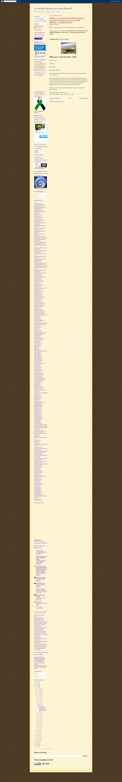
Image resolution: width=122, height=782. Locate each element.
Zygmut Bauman (37, 500)
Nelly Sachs (36, 420)
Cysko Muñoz (37, 299)
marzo (38, 737)
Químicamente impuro (41, 577)
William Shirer (37, 493)
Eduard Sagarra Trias (38, 306)
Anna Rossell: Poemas (38, 264)
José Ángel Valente (38, 377)
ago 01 (39, 728)
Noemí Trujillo (37, 422)
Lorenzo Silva (37, 395)
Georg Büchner (37, 342)
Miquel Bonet (37, 412)
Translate (45, 21)
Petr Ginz (36, 442)
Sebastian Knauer (37, 472)
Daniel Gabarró (37, 300)
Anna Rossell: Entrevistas (39, 242)
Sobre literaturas (37, 475)
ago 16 (39, 718)
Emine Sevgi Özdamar (38, 313)
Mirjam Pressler (37, 415)
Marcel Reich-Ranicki (38, 402)
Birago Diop (36, 289)
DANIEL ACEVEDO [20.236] (40, 574)
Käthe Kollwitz (37, 385)
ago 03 (39, 727)
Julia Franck (36, 384)
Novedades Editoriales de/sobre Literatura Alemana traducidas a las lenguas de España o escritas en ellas (40, 426)
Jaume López (37, 369)
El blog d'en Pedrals (38, 617)
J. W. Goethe (36, 366)
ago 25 (39, 704)
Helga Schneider (37, 355)
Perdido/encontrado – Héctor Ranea (41, 604)
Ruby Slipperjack (37, 466)
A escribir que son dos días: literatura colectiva (40, 205)
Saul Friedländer (37, 470)
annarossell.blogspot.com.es (40, 70)
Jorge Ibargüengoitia (38, 374)
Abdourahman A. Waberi (39, 207)
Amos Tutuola (37, 221)
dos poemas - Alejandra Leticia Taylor (40, 598)
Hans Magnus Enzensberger (40, 350)
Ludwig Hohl (37, 396)
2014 (37, 681)
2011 (37, 687)
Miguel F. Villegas (38, 409)
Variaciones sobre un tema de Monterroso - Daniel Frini (41, 591)
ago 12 (39, 720)
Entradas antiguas (83, 98)
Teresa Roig (36, 481)
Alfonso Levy (37, 218)
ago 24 (39, 713)
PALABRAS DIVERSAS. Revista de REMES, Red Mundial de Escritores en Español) (39, 662)
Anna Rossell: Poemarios (39, 263)
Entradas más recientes (54, 98)
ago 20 (39, 715)
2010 (37, 742)
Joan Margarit (37, 371)
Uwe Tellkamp (37, 488)
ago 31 (39, 697)
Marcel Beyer (37, 401)
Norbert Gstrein (37, 423)
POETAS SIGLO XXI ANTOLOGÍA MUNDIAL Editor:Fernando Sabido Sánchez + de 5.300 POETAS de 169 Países (41, 569)
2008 (37, 746)
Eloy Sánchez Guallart (38, 311)
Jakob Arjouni (37, 367)
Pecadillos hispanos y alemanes (40, 437)
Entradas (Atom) (60, 101)
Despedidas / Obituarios (39, 303)
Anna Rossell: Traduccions (39, 272)
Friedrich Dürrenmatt (38, 338)
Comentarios (39, 196)
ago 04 (39, 725)
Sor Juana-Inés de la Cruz (39, 476)
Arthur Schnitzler (37, 279)
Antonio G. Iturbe (38, 275)
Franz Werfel (37, 337)
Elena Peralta (37, 307)
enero (38, 741)
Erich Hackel (37, 318)
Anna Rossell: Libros (38, 243)
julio (38, 730)
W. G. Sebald (37, 490)
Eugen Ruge (36, 325)
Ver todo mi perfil (38, 30)
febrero (38, 739)
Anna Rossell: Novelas (38, 258)
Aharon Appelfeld (38, 210)
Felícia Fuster (37, 330)
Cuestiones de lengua (38, 297)
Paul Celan (36, 435)
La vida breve (39, 602)
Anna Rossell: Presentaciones (40, 265)
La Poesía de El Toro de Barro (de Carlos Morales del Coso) (40, 632)
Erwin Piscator (37, 321)
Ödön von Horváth (38, 430)
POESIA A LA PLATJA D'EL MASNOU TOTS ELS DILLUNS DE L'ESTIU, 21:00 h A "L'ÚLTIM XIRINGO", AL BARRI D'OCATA (66, 20)
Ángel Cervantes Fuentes (39, 222)
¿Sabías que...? (37, 203)
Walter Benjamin (37, 491)
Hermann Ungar (37, 360)
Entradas (38, 194)
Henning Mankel (37, 357)
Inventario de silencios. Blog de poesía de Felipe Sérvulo (40, 628)
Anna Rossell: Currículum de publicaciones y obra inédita (40, 237)
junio (38, 732)
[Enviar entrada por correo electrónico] (72, 94)
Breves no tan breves (40, 583)
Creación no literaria (38, 296)
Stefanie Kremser (37, 479)
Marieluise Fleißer (38, 405)
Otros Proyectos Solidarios (39, 431)
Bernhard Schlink (37, 285)
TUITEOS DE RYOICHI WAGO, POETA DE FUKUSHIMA (41, 562)
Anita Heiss (36, 224)
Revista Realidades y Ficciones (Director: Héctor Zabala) (40, 647)
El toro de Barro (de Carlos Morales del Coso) (39, 625)
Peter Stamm (36, 441)
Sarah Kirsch (36, 467)
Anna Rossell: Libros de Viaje (40, 245)
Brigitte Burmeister (38, 291)
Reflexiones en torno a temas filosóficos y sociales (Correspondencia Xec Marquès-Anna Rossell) (41, 463)
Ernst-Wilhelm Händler (39, 320)
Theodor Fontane (37, 483)
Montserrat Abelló (38, 417)
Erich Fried (36, 317)
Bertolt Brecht (37, 286)
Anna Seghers (37, 274)
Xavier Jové (36, 498)
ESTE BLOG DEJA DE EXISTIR (40, 579)
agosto (38, 695)
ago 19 (39, 716)
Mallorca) (36, 399)
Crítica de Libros (39, 550)
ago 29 (39, 699)
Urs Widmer (36, 487)
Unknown (38, 27)
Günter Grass (37, 345)
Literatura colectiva (38, 388)
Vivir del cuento (37, 649)
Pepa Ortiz (36, 440)
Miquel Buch (37, 413)
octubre (38, 692)
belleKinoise (42, 541)
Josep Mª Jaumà (37, 381)
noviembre (39, 690)
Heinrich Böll (37, 352)
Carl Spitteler (37, 292)
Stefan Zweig (37, 477)
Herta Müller (36, 362)
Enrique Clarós (37, 316)
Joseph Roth (36, 382)
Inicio (69, 98)
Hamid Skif (36, 346)
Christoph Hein (37, 295)
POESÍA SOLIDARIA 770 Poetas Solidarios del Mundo (41, 558)
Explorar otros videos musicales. (41, 543)
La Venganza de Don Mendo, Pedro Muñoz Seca (41, 552)
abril (38, 735)
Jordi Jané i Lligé (37, 373)
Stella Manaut (37, 480)
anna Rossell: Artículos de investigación (39, 228)
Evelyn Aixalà (37, 327)
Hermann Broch (37, 359)
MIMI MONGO (37, 540)
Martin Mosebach (37, 406)
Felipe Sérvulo (37, 331)
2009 (37, 744)
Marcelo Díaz (37, 403)
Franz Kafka (36, 335)
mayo (38, 734)
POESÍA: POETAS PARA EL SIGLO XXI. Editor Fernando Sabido (40, 667)
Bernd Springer (37, 284)
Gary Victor (36, 341)
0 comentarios (67, 94)
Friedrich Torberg (38, 339)
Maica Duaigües (37, 398)
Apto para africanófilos (39, 277)
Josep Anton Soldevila (38, 380)
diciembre (39, 688)
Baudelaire (36, 282)
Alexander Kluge (37, 217)
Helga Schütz (37, 356)
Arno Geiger (36, 278)
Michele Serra (37, 408)
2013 (37, 683)
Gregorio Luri (37, 343)
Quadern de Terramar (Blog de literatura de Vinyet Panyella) (40, 644)
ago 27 (39, 702)
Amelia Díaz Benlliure (38, 219)
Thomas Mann (37, 484)
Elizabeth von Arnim (38, 310)
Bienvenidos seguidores (39, 288)
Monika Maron (37, 416)
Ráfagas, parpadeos (40, 589)
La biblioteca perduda (38, 630)
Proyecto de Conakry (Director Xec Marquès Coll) (40, 451)
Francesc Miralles (37, 334)
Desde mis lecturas (38, 302)
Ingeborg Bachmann (38, 363)
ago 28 (39, 701)
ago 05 (39, 723)
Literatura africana (38, 387)
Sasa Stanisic (36, 469)
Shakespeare (36, 473)
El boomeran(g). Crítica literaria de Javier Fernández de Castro (40, 622)
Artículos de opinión (38, 281)
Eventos (36, 328)
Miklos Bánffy (37, 410)
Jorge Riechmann (37, 376)
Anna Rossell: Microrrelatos (40, 253)
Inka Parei (36, 364)
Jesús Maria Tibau (38, 370)
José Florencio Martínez (39, 378)
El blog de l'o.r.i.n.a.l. (38, 620)
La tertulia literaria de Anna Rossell (53, 8)
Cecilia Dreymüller (38, 293)
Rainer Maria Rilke (38, 454)
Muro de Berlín (37, 419)
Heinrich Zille (37, 353)
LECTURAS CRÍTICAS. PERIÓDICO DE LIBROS (39, 657)
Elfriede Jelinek (37, 309)
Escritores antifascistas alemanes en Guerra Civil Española (40, 323)
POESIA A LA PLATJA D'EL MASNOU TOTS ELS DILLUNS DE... (42, 708)
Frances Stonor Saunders (39, 332)
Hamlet (35, 348)
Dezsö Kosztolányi (38, 305)
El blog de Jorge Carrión (39, 619)
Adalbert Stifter (37, 208)
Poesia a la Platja (37, 447)
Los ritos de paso (37, 637)
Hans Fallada (36, 349)
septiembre (39, 694)
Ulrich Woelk (37, 486)
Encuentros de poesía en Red (40, 314)
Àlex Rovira (36, 215)
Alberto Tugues (37, 214)
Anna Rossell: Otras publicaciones (38, 261)
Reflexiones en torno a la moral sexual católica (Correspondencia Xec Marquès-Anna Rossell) (41, 457)
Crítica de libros (39, 608)
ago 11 (39, 722)
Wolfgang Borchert (38, 494)
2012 (37, 685)
